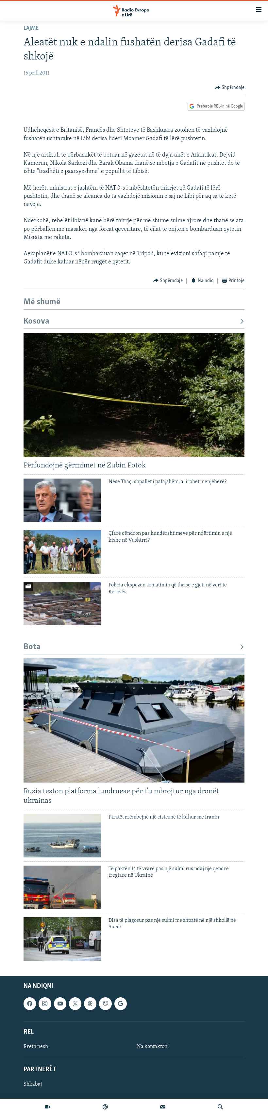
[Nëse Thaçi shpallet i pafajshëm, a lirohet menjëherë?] (62, 500)
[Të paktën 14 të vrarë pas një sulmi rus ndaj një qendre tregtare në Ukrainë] (62, 887)
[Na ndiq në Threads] (90, 1003)
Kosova (36, 321)
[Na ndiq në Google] (120, 1003)
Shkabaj (33, 1084)
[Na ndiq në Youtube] (60, 1003)
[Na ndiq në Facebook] (30, 1003)
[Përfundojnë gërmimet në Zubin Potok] (134, 395)
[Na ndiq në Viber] (105, 1003)
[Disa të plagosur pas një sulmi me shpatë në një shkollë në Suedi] (62, 939)
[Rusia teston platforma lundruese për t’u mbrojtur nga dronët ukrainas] (134, 720)
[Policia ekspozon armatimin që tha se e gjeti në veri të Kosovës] (62, 603)
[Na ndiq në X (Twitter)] (75, 1003)
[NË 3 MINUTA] (163, 1107)
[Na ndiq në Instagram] (45, 1003)
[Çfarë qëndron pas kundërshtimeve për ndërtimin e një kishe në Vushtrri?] (62, 552)
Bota (32, 647)
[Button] (230, 87)
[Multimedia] (48, 1107)
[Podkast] (105, 1107)
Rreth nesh (36, 1046)
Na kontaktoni (153, 1046)
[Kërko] (220, 1107)
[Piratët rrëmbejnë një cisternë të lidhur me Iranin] (62, 835)
